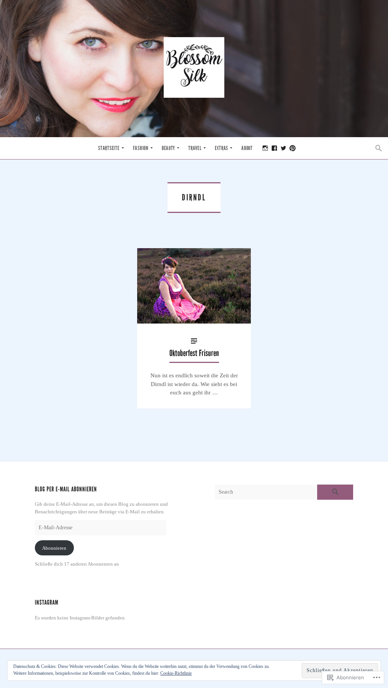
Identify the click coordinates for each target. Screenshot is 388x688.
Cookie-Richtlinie (176, 673)
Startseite (108, 148)
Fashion (141, 148)
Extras (221, 148)
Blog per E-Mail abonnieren (66, 489)
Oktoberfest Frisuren (194, 353)
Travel (194, 148)
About (247, 148)
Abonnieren (54, 548)
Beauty (168, 148)
